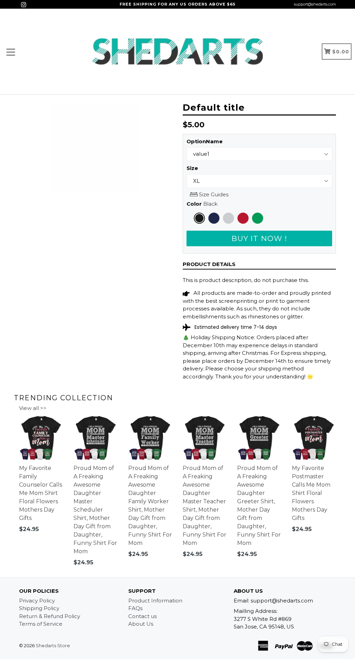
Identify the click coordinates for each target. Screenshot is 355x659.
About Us (140, 624)
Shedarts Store (53, 645)
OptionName (205, 141)
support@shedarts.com (315, 4)
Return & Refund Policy (49, 616)
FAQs (135, 608)
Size (192, 168)
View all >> (32, 408)
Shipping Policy (39, 608)
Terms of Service (40, 624)
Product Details (209, 264)
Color (202, 203)
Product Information (155, 600)
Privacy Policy (37, 600)
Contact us (142, 616)
